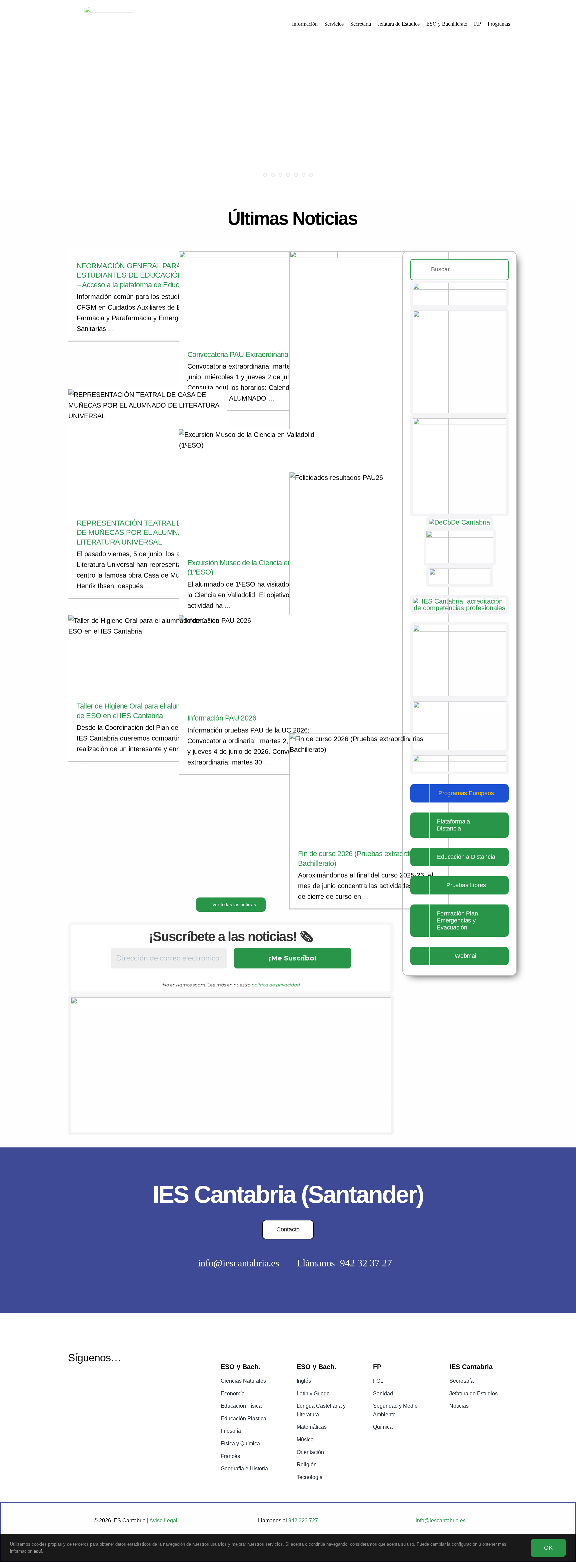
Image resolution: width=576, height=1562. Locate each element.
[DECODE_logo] (459, 522)
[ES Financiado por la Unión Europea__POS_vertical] (459, 314)
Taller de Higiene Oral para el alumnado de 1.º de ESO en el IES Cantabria (147, 650)
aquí (38, 1551)
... (110, 328)
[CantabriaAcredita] (459, 601)
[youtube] (90, 1381)
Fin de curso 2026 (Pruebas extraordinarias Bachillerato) (369, 783)
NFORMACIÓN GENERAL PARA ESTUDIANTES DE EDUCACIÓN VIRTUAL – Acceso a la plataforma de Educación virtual (146, 275)
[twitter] (73, 1381)
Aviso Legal (163, 1520)
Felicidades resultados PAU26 (369, 593)
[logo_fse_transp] (459, 421)
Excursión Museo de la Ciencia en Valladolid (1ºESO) (258, 485)
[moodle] (459, 572)
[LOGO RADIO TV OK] (459, 628)
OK (548, 1547)
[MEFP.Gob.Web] (459, 286)
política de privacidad (276, 984)
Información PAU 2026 (258, 656)
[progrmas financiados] (231, 1000)
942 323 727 (302, 1520)
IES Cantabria (258, 306)
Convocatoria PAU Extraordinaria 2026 (258, 292)
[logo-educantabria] (459, 758)
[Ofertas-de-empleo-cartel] (459, 705)
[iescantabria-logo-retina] (109, 9)
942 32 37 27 (366, 1262)
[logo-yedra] (459, 534)
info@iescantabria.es (238, 1262)
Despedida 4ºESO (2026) (369, 357)
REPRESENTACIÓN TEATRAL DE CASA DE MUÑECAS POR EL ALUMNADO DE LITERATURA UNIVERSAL (147, 445)
